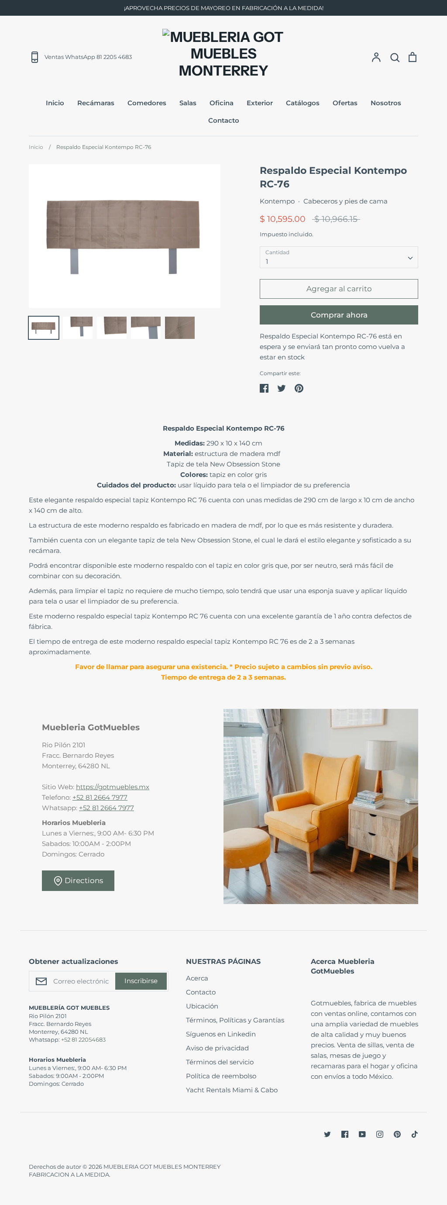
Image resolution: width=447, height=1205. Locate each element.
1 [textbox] (267, 261)
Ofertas (345, 103)
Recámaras (95, 103)
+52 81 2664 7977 (99, 797)
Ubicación (202, 1006)
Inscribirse (141, 981)
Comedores (146, 103)
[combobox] (339, 257)
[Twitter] (327, 1134)
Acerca (197, 978)
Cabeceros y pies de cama (345, 201)
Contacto (223, 120)
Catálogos (303, 103)
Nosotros (386, 103)
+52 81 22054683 (83, 1039)
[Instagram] (380, 1134)
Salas (187, 103)
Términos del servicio (220, 1062)
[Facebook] (345, 1134)
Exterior (260, 103)
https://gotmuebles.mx (112, 787)
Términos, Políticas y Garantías (235, 1020)
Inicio (55, 103)
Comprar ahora (339, 315)
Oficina (222, 103)
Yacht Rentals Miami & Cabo (232, 1090)
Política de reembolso (221, 1076)
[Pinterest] (397, 1134)
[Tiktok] (414, 1134)
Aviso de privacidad (217, 1048)
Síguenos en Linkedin (221, 1034)
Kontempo (277, 201)
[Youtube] (362, 1134)
